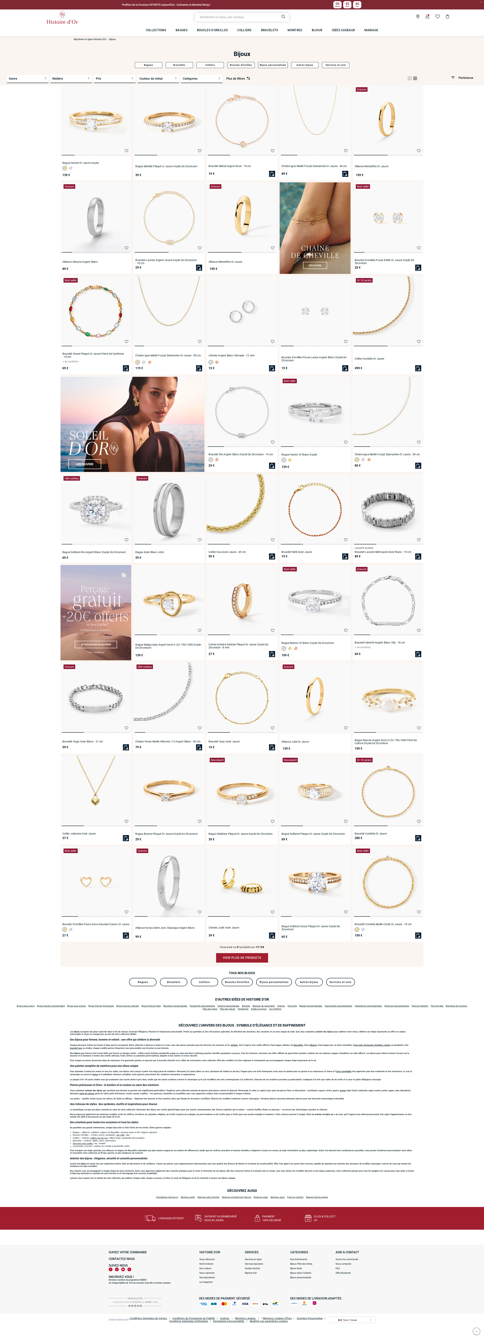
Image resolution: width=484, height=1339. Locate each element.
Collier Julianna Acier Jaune (79, 833)
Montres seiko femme (209, 1197)
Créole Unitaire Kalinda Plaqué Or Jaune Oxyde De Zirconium (238, 646)
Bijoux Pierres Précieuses (101, 1006)
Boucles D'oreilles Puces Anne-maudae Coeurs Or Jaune (95, 924)
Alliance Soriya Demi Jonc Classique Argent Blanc (165, 927)
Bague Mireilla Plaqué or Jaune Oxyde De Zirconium (166, 166)
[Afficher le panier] (444, 17)
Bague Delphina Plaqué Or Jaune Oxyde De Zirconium (241, 833)
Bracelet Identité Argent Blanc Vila (380, 642)
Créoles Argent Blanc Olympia (231, 355)
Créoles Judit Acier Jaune (224, 927)
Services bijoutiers (254, 1264)
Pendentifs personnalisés (202, 1006)
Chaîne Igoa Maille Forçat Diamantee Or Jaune (314, 166)
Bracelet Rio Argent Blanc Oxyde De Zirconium (241, 454)
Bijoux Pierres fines (151, 1006)
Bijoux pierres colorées (127, 1006)
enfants (234, 1045)
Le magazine (206, 1282)
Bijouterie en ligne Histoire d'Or (90, 39)
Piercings (292, 1006)
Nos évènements (298, 1259)
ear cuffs (120, 1135)
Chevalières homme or (167, 1197)
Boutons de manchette (264, 1006)
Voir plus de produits (242, 958)
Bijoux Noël (296, 1268)
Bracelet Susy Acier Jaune (224, 741)
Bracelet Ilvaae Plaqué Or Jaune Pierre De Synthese (93, 355)
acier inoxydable (343, 1071)
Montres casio (278, 1197)
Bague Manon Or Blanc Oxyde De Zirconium (308, 642)
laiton (95, 1074)
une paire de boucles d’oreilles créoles (372, 1045)
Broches (246, 1006)
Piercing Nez (437, 1006)
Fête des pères (210, 1009)
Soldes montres (259, 1009)
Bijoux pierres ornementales (51, 1006)
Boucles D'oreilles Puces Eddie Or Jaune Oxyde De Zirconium (384, 262)
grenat (343, 1090)
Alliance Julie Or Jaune (295, 741)
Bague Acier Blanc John (149, 552)
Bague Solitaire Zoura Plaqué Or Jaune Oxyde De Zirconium (311, 928)
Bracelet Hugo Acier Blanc (82, 741)
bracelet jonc (76, 1048)
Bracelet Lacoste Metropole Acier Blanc (383, 551)
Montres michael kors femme (236, 1197)
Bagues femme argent (317, 1197)
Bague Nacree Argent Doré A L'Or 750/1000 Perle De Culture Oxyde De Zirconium (386, 742)
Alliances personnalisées (396, 1006)
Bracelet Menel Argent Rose (230, 166)
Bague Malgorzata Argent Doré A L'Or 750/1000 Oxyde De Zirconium (168, 646)
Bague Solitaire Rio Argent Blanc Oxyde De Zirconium (94, 552)
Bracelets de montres (456, 1006)
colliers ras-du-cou (99, 1138)
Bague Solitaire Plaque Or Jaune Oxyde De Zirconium (313, 833)
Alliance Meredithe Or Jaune (371, 166)
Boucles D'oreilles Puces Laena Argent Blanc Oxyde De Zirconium (314, 359)
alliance (313, 1045)
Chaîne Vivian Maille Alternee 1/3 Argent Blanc (167, 741)
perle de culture (86, 1093)
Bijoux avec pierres (76, 1006)
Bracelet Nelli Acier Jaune (297, 551)
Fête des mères (227, 1009)
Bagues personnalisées (310, 1006)
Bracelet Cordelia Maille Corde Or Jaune (383, 924)
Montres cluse (261, 1197)
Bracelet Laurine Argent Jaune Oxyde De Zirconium (166, 262)
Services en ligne (253, 1259)
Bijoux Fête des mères (301, 1264)
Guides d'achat (252, 1268)
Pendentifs (243, 1009)
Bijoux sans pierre (26, 1006)
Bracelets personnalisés (175, 1006)
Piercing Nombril (420, 1006)
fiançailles (298, 1045)
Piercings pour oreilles (83, 1143)
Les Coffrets (275, 1009)
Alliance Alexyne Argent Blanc (80, 261)
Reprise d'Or (251, 1273)
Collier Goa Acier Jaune (227, 551)
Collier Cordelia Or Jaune (369, 358)
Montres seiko (188, 1197)
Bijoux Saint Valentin (300, 1273)
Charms (281, 1006)
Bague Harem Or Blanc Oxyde (299, 454)
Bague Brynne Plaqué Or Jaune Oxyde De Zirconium (166, 833)
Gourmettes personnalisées (338, 1006)
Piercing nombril (295, 1197)
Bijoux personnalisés (300, 1277)
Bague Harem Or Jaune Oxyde (80, 162)
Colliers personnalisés (228, 1006)
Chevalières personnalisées (368, 1006)
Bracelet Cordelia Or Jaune (371, 833)
